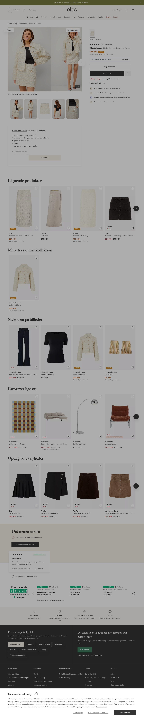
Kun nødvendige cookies (98, 713)
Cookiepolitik (101, 707)
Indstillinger (78, 713)
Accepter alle (124, 713)
